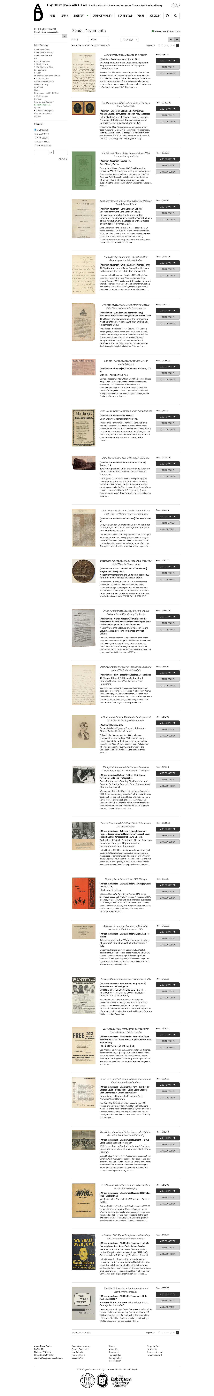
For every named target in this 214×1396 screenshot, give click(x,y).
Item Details (167, 67)
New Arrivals (125, 15)
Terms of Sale (115, 1355)
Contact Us (114, 1352)
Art (35, 58)
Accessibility (115, 1360)
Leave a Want (77, 1358)
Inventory (79, 15)
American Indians (42, 49)
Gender (37, 72)
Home (52, 15)
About (141, 15)
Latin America (42, 78)
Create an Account (155, 1352)
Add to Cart (166, 60)
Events (112, 1346)
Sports (37, 107)
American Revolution (43, 52)
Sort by (75, 39)
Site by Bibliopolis (130, 1369)
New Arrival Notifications (167, 31)
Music (36, 90)
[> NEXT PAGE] (177, 45)
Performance (42, 96)
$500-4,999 (43, 141)
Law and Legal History (44, 81)
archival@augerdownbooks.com (48, 1358)
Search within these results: (46, 32)
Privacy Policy (115, 1358)
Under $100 (42, 134)
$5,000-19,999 (43, 145)
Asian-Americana (42, 61)
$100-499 (42, 138)
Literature (38, 87)
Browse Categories (80, 1349)
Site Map (118, 1369)
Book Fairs (155, 15)
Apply (62, 159)
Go (65, 36)
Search (64, 15)
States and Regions (45, 110)
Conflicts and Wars (44, 67)
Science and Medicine (43, 102)
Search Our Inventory (81, 1346)
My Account (152, 1349)
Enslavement (40, 70)
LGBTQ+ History (41, 84)
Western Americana (43, 113)
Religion (37, 99)
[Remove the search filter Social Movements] (108, 45)
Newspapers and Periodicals (46, 93)
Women (37, 116)
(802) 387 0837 (46, 1355)
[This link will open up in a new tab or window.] (122, 1381)
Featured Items (78, 1355)
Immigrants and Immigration (47, 75)
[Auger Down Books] (38, 12)
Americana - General (43, 55)
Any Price (42, 130)
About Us (113, 1349)
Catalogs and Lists (103, 15)
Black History (42, 64)
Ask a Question (167, 73)
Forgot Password (154, 1355)
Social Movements (42, 104)
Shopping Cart (153, 1346)
